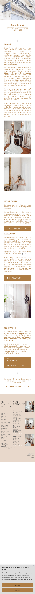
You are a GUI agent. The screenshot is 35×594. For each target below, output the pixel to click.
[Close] (33, 565)
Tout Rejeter (17, 590)
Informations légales (31, 453)
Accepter (17, 585)
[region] (17, 579)
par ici (24, 253)
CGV (33, 454)
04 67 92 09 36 (17, 445)
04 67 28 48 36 (17, 433)
